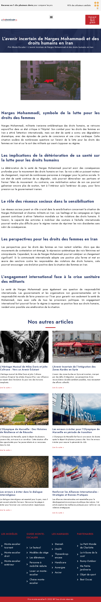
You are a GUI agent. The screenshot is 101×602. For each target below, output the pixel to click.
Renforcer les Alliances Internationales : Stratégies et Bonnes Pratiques (75, 493)
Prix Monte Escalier (17, 47)
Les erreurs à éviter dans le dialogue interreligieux (21, 493)
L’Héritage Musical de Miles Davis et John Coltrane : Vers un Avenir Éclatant (24, 368)
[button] (51, 17)
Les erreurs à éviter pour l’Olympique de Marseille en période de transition (76, 431)
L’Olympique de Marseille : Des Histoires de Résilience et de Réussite (23, 431)
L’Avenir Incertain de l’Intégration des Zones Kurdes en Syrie (74, 368)
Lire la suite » (5, 387)
